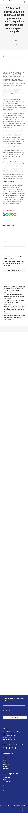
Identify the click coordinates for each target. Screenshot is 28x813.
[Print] (15, 214)
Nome (4, 242)
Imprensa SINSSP (10, 210)
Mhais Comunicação (14, 807)
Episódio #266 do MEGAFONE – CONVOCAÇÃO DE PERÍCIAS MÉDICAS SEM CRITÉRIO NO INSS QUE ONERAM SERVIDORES (14, 288)
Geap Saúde (5, 779)
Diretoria (5, 757)
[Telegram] (7, 214)
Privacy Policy (12, 263)
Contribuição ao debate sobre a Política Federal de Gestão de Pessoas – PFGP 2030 (14, 295)
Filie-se (4, 760)
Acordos (5, 758)
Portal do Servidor (7, 781)
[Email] (12, 214)
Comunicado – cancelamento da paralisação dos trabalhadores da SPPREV (14, 301)
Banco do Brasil (6, 777)
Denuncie (5, 766)
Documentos (6, 764)
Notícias (5, 762)
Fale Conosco (6, 768)
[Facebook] (4, 214)
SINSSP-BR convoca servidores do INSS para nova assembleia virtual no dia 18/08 (14, 316)
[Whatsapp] (9, 214)
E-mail (5, 249)
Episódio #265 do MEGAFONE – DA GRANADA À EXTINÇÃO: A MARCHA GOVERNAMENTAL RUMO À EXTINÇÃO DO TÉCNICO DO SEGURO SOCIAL (14, 309)
